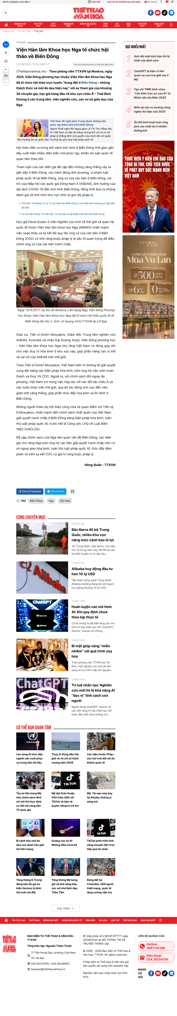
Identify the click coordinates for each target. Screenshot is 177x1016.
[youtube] (158, 13)
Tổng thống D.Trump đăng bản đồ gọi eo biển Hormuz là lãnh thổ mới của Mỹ (29, 886)
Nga (51, 500)
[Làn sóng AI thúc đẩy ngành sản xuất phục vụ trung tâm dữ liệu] (30, 741)
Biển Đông (89, 83)
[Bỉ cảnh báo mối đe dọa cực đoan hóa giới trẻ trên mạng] (30, 828)
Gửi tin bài (152, 2)
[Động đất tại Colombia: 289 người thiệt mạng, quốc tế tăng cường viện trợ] (101, 867)
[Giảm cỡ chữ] (5, 82)
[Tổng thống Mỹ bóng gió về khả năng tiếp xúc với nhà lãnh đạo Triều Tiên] (66, 867)
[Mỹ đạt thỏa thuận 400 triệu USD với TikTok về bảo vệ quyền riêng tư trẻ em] (66, 780)
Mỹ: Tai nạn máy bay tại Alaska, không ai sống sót (100, 797)
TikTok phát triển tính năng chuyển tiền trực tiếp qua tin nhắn (101, 845)
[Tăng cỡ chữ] (5, 69)
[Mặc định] (6, 76)
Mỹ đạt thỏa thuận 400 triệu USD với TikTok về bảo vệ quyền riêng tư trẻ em (65, 799)
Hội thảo (65, 500)
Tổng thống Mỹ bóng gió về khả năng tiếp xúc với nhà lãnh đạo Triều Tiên (65, 886)
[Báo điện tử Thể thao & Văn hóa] (88, 13)
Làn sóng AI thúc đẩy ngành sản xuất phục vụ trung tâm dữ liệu (29, 758)
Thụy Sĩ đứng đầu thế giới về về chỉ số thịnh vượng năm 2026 (65, 758)
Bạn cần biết (159, 24)
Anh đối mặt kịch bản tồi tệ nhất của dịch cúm (152, 58)
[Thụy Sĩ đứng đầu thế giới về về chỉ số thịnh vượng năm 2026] (66, 741)
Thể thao (53, 24)
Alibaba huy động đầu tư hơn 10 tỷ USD (92, 571)
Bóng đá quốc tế (88, 24)
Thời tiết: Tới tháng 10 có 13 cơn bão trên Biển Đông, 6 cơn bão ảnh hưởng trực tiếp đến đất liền (68, 205)
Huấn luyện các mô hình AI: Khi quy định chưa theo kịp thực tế (92, 612)
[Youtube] (167, 2)
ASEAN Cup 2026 (20, 24)
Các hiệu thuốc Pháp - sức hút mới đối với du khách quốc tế (101, 758)
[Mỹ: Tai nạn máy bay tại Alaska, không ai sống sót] (101, 780)
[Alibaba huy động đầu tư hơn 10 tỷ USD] (42, 577)
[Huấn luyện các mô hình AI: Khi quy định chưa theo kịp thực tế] (42, 615)
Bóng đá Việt (68, 24)
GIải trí (128, 24)
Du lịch (117, 24)
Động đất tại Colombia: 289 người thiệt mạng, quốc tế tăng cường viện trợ (100, 886)
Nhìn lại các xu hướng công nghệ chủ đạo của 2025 (152, 109)
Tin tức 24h (38, 24)
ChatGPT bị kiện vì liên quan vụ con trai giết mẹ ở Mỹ (151, 75)
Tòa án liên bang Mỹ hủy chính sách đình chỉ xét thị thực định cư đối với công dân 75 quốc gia (29, 801)
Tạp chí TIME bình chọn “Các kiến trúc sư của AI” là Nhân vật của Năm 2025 (152, 93)
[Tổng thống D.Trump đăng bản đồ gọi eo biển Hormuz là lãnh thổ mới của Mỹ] (30, 867)
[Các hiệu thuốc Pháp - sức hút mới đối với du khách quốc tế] (101, 741)
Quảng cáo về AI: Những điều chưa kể (64, 843)
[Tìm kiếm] (6, 13)
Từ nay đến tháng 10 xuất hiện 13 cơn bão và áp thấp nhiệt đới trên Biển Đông (62, 214)
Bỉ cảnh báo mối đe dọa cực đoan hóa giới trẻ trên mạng (30, 845)
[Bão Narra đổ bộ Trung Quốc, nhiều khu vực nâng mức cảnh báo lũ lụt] (42, 538)
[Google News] (93, 65)
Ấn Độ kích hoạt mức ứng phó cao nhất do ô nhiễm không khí (151, 126)
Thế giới (38, 31)
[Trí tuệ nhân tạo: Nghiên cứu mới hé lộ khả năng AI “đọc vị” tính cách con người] (42, 694)
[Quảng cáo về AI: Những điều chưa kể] (66, 828)
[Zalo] (171, 13)
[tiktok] (164, 13)
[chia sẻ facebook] (6, 53)
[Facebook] (161, 2)
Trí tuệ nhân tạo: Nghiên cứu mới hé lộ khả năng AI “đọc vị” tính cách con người (93, 693)
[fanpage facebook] (151, 13)
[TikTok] (173, 2)
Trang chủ (8, 31)
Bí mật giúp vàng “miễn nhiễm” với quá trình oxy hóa (92, 651)
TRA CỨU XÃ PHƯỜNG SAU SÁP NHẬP (124, 2)
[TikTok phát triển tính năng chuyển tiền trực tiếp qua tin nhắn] (101, 828)
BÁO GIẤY (96, 2)
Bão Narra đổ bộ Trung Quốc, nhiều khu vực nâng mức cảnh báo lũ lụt (93, 535)
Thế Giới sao (142, 24)
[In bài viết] (6, 61)
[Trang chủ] (6, 24)
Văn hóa (105, 24)
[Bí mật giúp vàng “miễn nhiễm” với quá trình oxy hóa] (42, 655)
